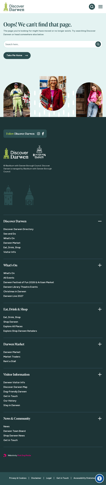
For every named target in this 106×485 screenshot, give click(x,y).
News (6, 426)
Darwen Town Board (14, 431)
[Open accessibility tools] (99, 478)
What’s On (9, 238)
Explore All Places (12, 326)
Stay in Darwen (11, 405)
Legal (48, 478)
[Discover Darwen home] (13, 6)
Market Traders (11, 356)
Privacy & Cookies (17, 478)
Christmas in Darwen (14, 291)
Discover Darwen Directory (18, 229)
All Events (8, 277)
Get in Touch (10, 396)
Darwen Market (11, 242)
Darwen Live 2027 (13, 296)
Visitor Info (9, 252)
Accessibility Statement (85, 478)
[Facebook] (43, 133)
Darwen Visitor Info (14, 382)
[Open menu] (100, 7)
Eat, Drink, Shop (12, 247)
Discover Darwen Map (15, 387)
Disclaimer (36, 478)
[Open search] (92, 7)
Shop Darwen (10, 321)
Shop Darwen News (14, 435)
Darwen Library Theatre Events (20, 286)
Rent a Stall (9, 361)
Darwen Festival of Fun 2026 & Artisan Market (28, 282)
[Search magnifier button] (98, 44)
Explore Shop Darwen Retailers (20, 331)
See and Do (9, 233)
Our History (9, 400)
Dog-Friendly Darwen (15, 391)
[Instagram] (38, 133)
